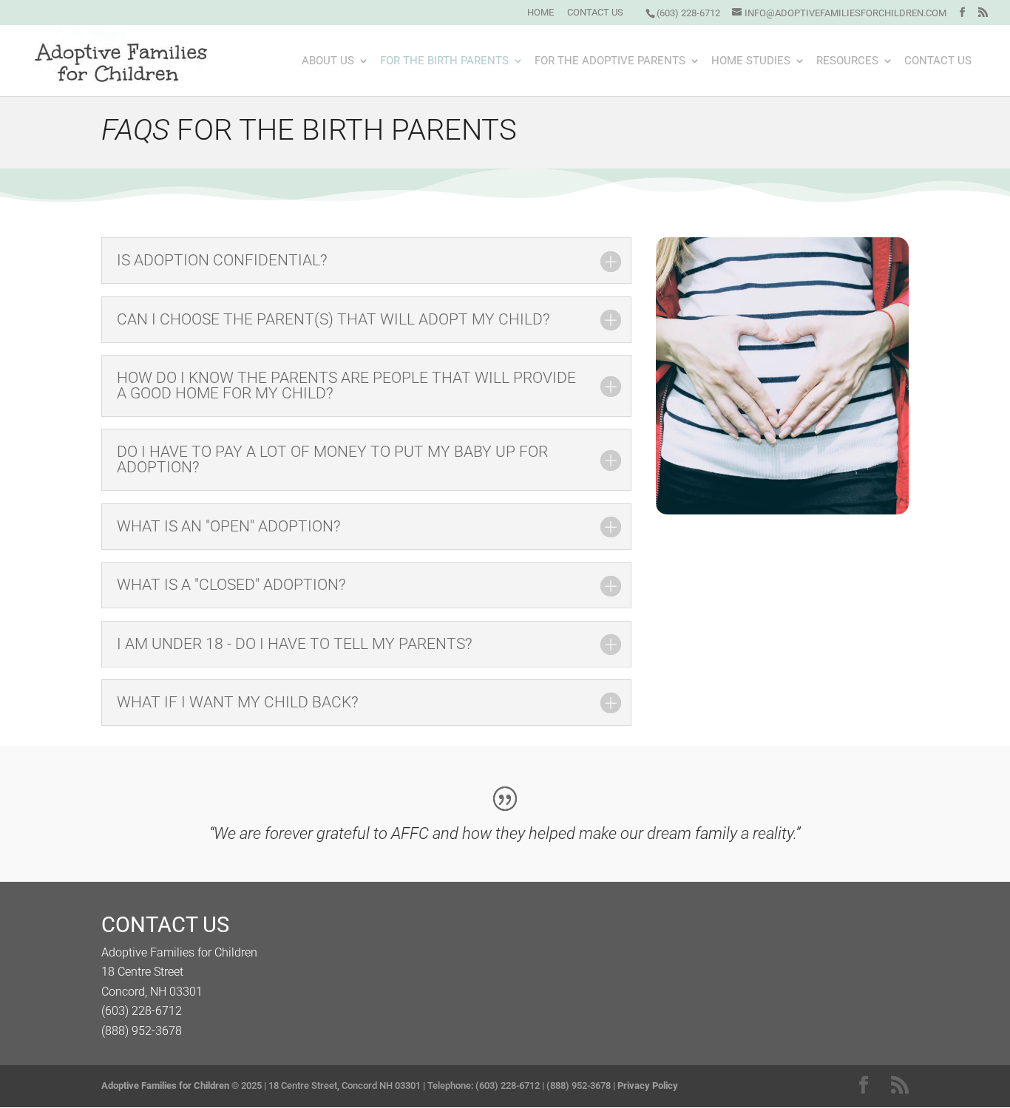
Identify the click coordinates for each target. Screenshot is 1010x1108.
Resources (847, 61)
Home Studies (750, 61)
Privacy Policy (647, 1085)
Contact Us (595, 12)
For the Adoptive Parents (610, 61)
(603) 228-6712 (688, 12)
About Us (328, 61)
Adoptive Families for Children (165, 1085)
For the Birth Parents (444, 61)
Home (540, 12)
